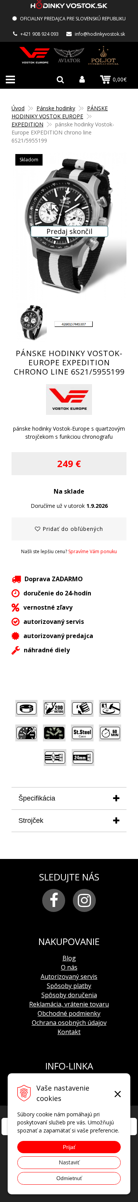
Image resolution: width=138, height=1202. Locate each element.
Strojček (30, 820)
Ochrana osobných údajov (69, 1022)
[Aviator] (69, 55)
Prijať (69, 1147)
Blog (69, 958)
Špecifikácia (36, 798)
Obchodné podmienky (69, 1013)
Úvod (18, 108)
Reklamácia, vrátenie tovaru (69, 1004)
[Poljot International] (103, 55)
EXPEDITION (27, 124)
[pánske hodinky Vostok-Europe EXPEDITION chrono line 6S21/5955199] (69, 226)
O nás (69, 967)
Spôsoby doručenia (69, 995)
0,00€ (120, 79)
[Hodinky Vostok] (34, 55)
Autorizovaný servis (69, 976)
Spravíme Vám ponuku (92, 551)
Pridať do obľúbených (72, 528)
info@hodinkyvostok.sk (100, 34)
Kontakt (69, 1032)
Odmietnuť (69, 1178)
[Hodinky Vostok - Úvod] (69, 5)
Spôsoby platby (69, 985)
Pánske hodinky (55, 108)
